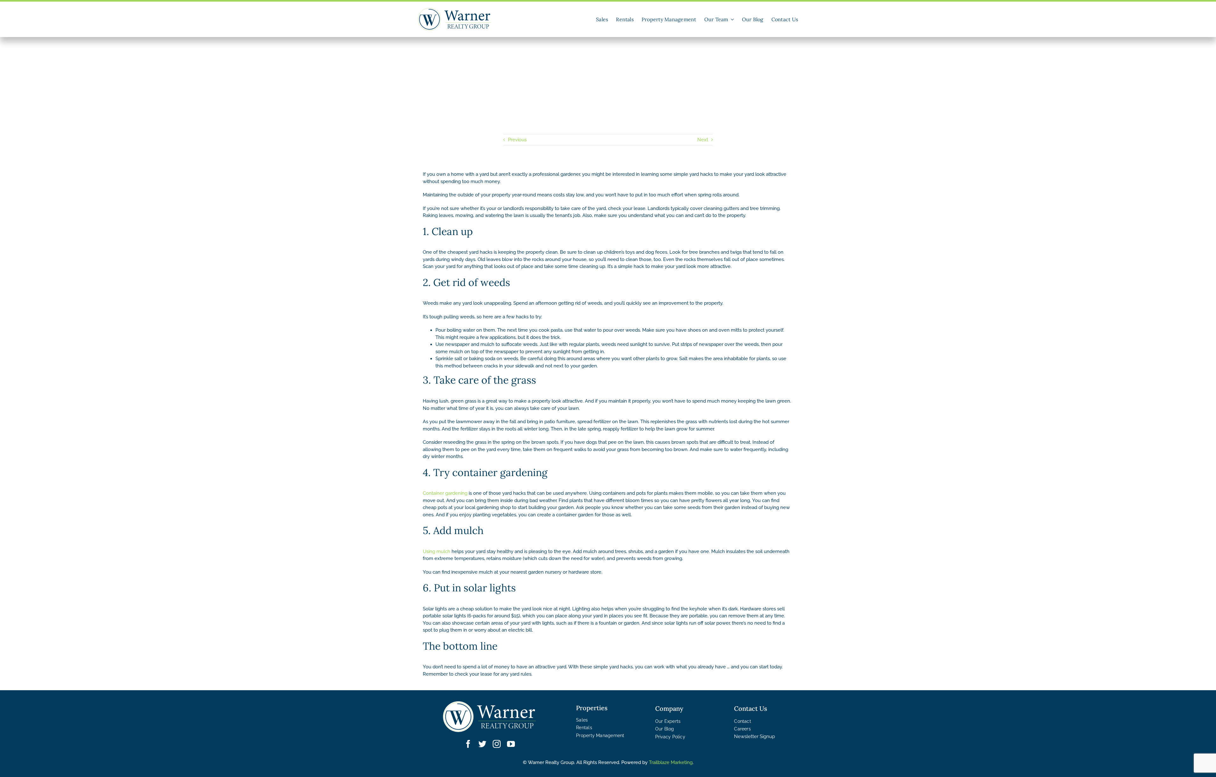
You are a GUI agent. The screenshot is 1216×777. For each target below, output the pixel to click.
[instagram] (497, 744)
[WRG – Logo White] (489, 703)
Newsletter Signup (754, 736)
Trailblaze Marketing (671, 762)
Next (702, 140)
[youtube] (511, 744)
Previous (517, 140)
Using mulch (436, 551)
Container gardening (445, 493)
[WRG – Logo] (454, 10)
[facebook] (468, 744)
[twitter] (482, 744)
